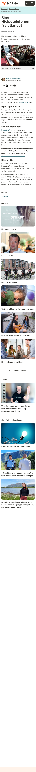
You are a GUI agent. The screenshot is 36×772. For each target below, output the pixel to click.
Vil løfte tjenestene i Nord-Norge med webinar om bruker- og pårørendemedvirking (15, 408)
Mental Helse (23, 102)
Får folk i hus (7, 256)
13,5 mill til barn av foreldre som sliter (17, 309)
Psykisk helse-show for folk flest (16, 335)
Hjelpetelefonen (7, 130)
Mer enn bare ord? (9, 229)
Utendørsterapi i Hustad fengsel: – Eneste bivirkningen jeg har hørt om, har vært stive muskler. (17, 504)
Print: (11, 85)
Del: (4, 85)
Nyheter (5, 197)
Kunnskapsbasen (14, 9)
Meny (28, 3)
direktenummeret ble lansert (13, 156)
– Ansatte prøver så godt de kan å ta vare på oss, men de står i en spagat (17, 474)
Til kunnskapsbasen (19, 370)
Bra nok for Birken (9, 282)
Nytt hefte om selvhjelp (12, 362)
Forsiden (4, 9)
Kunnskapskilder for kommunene (15, 446)
